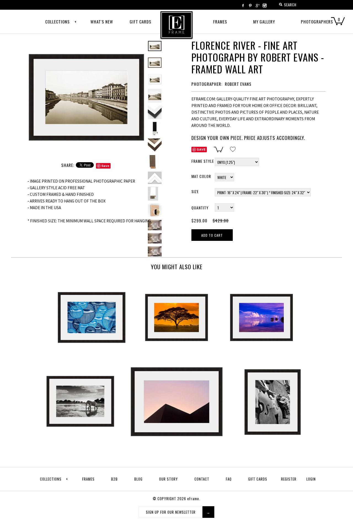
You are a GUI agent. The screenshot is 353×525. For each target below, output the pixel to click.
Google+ (257, 5)
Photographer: (206, 84)
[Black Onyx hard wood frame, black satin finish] (155, 129)
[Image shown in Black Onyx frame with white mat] (86, 42)
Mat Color (201, 176)
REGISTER (288, 479)
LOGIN (311, 479)
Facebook (243, 5)
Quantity (199, 207)
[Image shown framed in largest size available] (155, 225)
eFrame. (193, 498)
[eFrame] (176, 28)
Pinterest (250, 5)
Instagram (264, 5)
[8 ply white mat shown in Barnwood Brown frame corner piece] (155, 145)
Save (105, 166)
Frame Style (202, 161)
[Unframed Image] (155, 63)
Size (195, 191)
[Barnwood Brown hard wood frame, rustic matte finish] (155, 162)
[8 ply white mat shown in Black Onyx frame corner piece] (155, 79)
